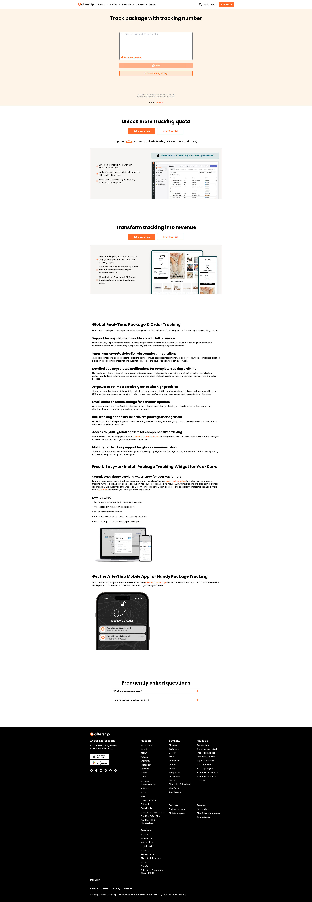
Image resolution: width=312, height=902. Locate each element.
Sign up (214, 4)
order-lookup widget (176, 481)
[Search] (200, 4)
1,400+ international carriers (146, 436)
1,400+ (128, 141)
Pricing (152, 4)
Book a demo (226, 4)
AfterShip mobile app (155, 582)
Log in (206, 4)
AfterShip (102, 489)
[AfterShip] (86, 4)
